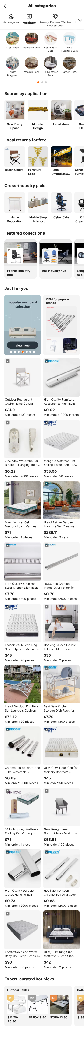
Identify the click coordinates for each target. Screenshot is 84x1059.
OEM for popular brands (57, 301)
